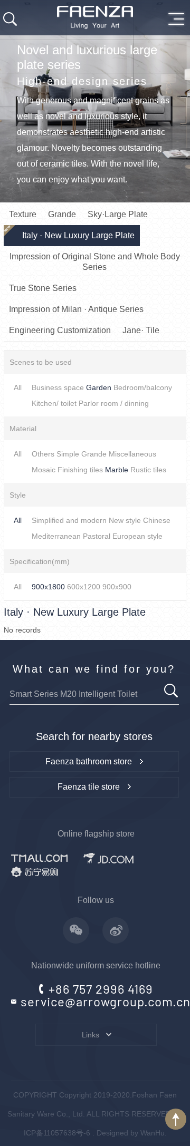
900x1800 (48, 586)
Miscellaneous (132, 454)
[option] (95, 101)
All (18, 387)
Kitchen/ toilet (54, 403)
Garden (98, 387)
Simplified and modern (69, 520)
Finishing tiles (80, 469)
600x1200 (83, 586)
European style (137, 536)
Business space (58, 387)
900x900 (116, 586)
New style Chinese (139, 520)
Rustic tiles (148, 469)
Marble (116, 469)
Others (43, 454)
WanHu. (153, 1133)
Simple (67, 454)
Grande (94, 454)
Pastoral (96, 536)
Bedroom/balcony (142, 387)
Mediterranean (56, 536)
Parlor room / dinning (114, 403)
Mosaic (43, 469)
